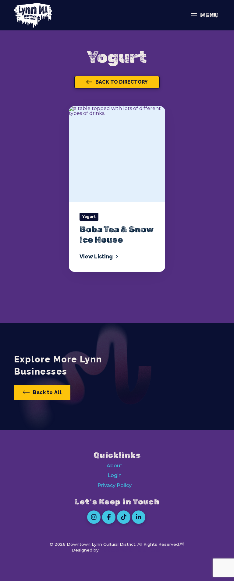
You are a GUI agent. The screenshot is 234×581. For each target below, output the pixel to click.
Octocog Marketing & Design (131, 550)
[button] (205, 15)
